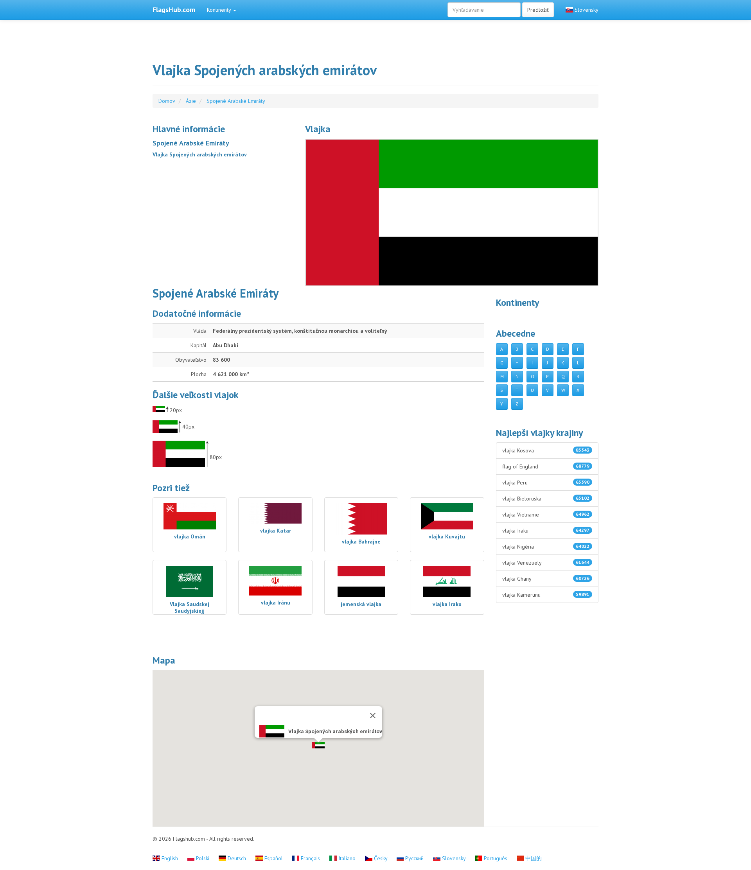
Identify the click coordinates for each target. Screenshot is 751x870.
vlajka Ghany (546, 578)
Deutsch (237, 858)
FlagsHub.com (174, 9)
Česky (380, 858)
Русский (414, 858)
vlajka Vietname (546, 514)
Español (273, 858)
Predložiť (538, 9)
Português (495, 858)
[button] (318, 745)
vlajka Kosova (546, 450)
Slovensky (585, 9)
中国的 (533, 858)
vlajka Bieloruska (546, 498)
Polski (202, 858)
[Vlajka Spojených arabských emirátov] (451, 212)
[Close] (372, 715)
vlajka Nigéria (546, 546)
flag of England (546, 466)
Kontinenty (219, 9)
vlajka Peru (546, 482)
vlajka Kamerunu (546, 594)
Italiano (347, 858)
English (170, 858)
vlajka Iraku (546, 530)
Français (310, 858)
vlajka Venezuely (546, 562)
